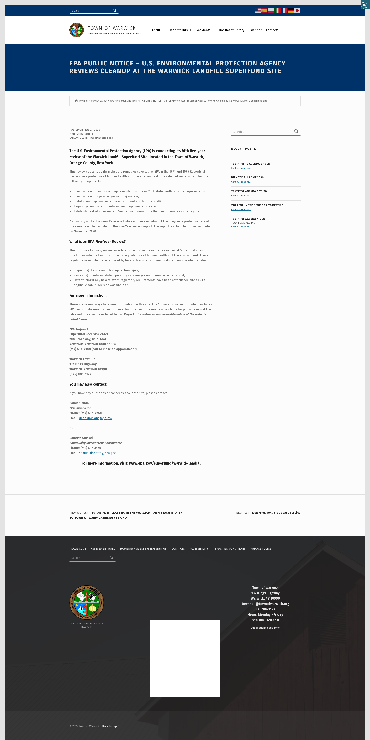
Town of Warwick (112, 28)
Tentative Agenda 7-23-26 (249, 191)
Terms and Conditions (229, 548)
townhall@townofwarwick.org (265, 604)
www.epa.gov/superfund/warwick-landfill (165, 463)
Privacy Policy (261, 548)
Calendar (255, 30)
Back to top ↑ (111, 726)
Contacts (272, 30)
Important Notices (101, 137)
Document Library (231, 30)
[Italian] (277, 10)
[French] (284, 10)
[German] (291, 10)
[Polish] (271, 10)
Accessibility (199, 548)
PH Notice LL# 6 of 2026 (247, 177)
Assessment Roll (103, 548)
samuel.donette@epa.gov (97, 453)
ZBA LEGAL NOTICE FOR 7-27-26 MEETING (257, 205)
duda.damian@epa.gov (95, 418)
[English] (258, 10)
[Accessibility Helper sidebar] (365, 4)
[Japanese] (297, 10)
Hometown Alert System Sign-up (143, 548)
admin (89, 133)
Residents (203, 30)
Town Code (78, 548)
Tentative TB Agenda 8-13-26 (251, 163)
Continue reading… (241, 168)
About (156, 30)
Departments (178, 30)
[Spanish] (264, 10)
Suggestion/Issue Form (265, 627)
